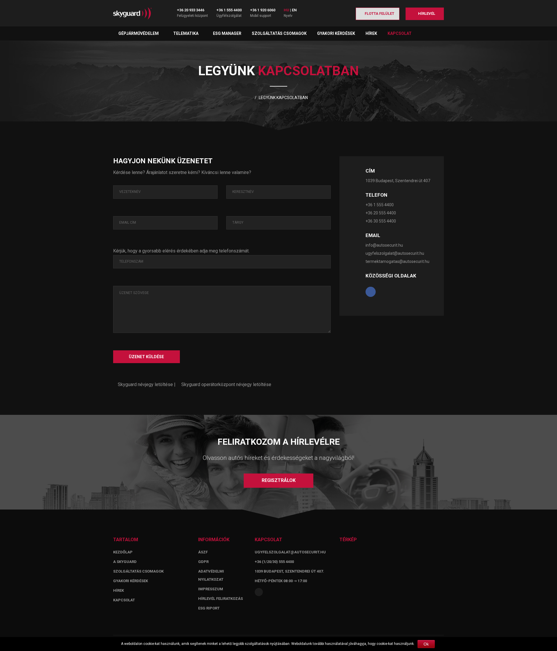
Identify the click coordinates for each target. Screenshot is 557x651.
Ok (426, 644)
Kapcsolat (400, 33)
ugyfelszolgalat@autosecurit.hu (395, 253)
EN (294, 10)
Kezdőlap (123, 552)
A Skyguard (125, 561)
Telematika (186, 33)
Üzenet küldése (146, 356)
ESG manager (227, 33)
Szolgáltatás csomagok (279, 33)
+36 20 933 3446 (190, 10)
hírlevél (426, 13)
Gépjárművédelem (139, 33)
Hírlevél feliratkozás (220, 598)
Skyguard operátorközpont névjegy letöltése (225, 384)
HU (286, 10)
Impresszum (210, 589)
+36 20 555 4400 (381, 213)
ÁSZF (203, 552)
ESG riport (209, 608)
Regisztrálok (279, 480)
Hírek (371, 33)
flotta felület (379, 13)
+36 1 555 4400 (229, 10)
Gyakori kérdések (336, 33)
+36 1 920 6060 (262, 10)
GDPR (203, 561)
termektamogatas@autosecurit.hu (397, 261)
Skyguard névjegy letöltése (145, 384)
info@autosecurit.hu (384, 245)
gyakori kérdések (130, 581)
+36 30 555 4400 (381, 221)
